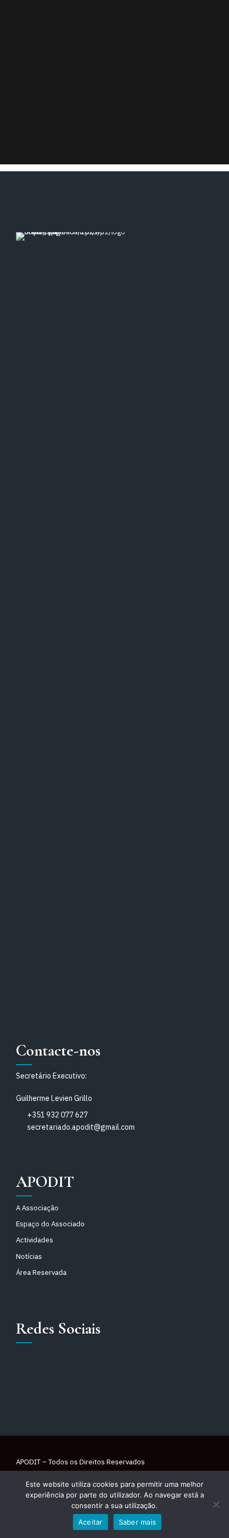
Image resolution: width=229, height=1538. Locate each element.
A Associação (37, 1207)
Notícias (29, 1256)
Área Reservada (41, 1272)
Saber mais (138, 1522)
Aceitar (90, 1522)
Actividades (34, 1239)
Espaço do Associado (50, 1223)
